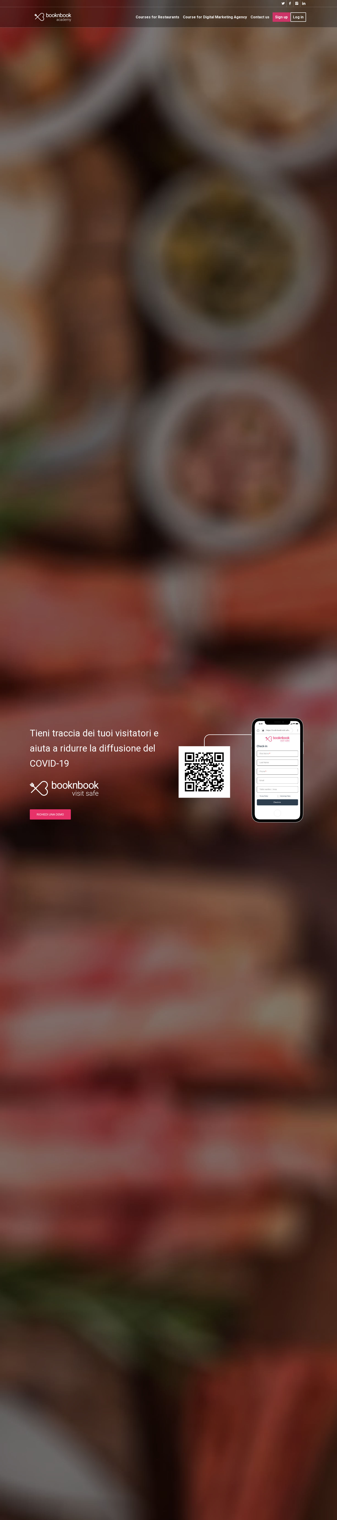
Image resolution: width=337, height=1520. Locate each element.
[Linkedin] (303, 3)
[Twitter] (283, 3)
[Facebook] (290, 3)
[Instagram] (296, 3)
